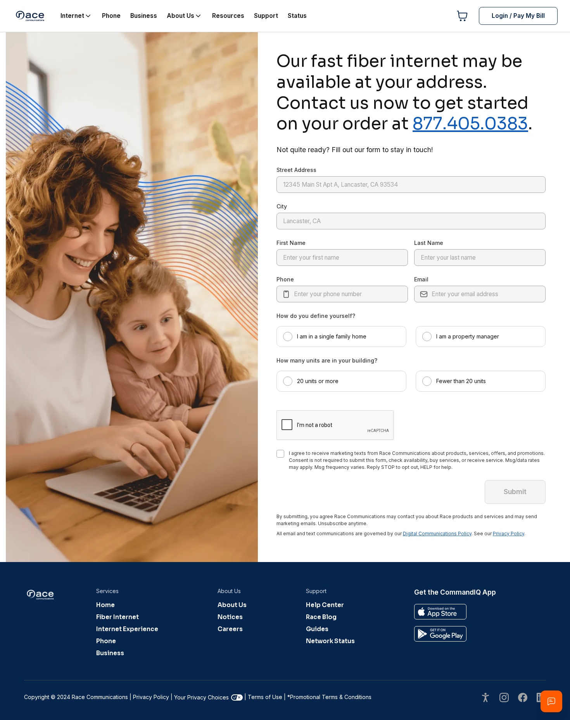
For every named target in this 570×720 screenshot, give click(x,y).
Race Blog (321, 617)
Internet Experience (127, 629)
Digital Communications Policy (437, 533)
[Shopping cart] (462, 16)
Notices (230, 617)
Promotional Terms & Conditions (329, 697)
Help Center (325, 605)
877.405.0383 (470, 123)
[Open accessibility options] (485, 698)
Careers (230, 629)
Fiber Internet (117, 617)
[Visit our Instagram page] (504, 698)
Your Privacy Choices (201, 697)
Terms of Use (265, 697)
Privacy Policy (508, 533)
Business (110, 653)
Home (105, 605)
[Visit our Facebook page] (522, 698)
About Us (232, 605)
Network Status (330, 641)
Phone (106, 641)
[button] (341, 336)
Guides (317, 629)
